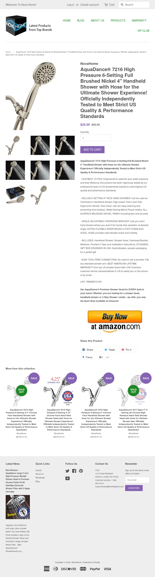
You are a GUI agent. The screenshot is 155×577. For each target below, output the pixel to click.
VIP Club (143, 30)
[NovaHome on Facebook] (74, 471)
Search (39, 470)
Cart (112, 4)
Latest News (13, 463)
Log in (70, 4)
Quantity (84, 131)
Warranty (139, 20)
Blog (80, 20)
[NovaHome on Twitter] (67, 471)
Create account (90, 4)
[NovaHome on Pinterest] (81, 471)
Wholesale (40, 477)
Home (67, 20)
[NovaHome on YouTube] (67, 479)
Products (118, 20)
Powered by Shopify (91, 562)
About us (97, 20)
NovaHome (76, 562)
